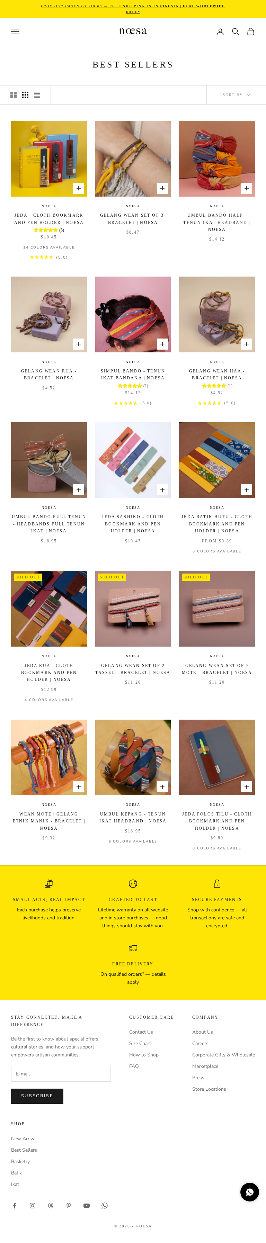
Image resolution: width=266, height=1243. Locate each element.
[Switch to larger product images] (13, 94)
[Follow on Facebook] (14, 1205)
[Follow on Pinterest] (68, 1205)
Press (198, 1077)
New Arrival (24, 1138)
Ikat (15, 1184)
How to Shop (144, 1055)
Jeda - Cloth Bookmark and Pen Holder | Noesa (49, 219)
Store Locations (209, 1089)
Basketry (20, 1161)
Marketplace (205, 1066)
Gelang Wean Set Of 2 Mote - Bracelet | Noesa (217, 669)
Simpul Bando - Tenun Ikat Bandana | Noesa (133, 374)
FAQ (134, 1066)
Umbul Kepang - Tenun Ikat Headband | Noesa (133, 817)
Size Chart (140, 1043)
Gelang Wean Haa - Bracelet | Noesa (217, 374)
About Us (202, 1032)
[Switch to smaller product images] (25, 94)
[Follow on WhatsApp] (104, 1205)
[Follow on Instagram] (32, 1205)
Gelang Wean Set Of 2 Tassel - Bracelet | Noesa (132, 669)
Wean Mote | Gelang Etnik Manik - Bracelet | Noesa (49, 821)
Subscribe (37, 1096)
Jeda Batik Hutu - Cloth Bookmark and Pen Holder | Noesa (216, 523)
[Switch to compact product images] (37, 94)
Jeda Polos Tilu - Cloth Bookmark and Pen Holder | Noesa (217, 821)
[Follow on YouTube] (86, 1205)
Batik (16, 1173)
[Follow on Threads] (50, 1205)
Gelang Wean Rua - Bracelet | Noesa (49, 374)
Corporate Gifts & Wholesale (223, 1055)
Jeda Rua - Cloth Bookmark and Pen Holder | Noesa (49, 672)
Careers (200, 1043)
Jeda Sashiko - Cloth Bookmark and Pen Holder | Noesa (133, 523)
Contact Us (141, 1032)
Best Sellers (24, 1150)
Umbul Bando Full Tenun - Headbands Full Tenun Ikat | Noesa (49, 523)
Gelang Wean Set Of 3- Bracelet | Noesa (133, 219)
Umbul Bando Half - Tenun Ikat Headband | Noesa (216, 222)
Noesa (49, 206)
